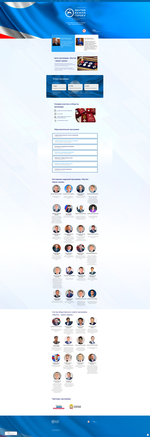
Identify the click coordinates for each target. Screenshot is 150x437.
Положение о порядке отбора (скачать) (75, 95)
